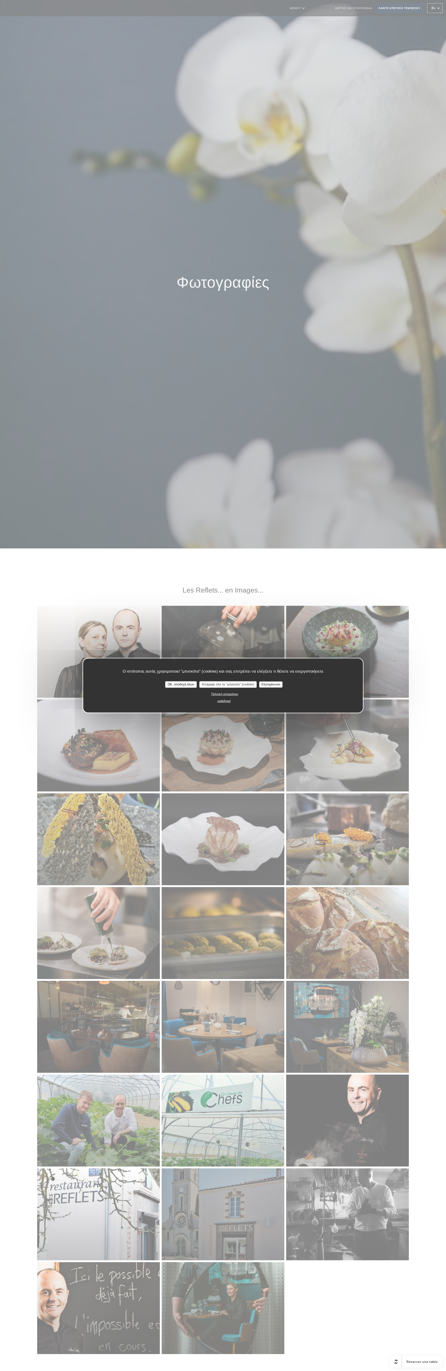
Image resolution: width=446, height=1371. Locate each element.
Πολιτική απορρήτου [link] (224, 694)
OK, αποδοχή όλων (181, 684)
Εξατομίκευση (271, 684)
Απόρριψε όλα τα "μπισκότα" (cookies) (228, 684)
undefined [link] (223, 701)
